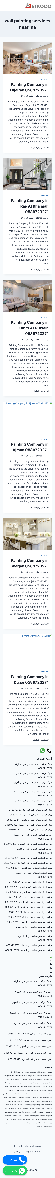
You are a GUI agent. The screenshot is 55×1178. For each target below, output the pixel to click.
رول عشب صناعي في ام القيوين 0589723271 (29, 819)
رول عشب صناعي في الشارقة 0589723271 (30, 809)
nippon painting (34, 1105)
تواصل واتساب (11, 1170)
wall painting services (44, 1126)
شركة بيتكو (45, 976)
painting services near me (39, 1116)
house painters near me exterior (19, 1090)
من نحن (17, 1151)
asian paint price (46, 1072)
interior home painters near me (25, 1094)
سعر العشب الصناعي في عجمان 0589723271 (29, 882)
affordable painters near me (20, 1072)
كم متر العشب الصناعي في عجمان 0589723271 (28, 858)
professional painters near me (27, 1119)
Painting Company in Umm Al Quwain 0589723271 (30, 328)
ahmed (39, 96)
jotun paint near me (29, 1101)
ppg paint (13, 1119)
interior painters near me (18, 1097)
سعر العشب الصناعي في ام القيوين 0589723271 (28, 887)
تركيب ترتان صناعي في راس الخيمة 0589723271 (28, 902)
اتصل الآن (13, 1160)
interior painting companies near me (40, 1097)
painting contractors (39, 1112)
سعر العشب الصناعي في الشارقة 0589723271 (29, 892)
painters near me (22, 1108)
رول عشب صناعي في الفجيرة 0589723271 (30, 829)
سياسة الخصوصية (32, 1151)
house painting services (39, 1090)
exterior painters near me (43, 1079)
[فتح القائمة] (5, 5)
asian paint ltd (35, 1072)
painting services (24, 1116)
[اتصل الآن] (49, 750)
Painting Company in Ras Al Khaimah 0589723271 (30, 206)
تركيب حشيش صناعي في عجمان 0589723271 (29, 945)
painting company (25, 1112)
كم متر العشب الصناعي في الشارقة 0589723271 (28, 863)
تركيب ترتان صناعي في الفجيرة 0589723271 (30, 897)
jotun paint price (42, 1101)
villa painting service (45, 1123)
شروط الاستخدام (33, 1146)
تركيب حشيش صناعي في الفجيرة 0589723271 (29, 922)
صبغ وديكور (45, 79)
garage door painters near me (31, 1083)
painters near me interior (37, 1108)
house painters (33, 1086)
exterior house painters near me (23, 1079)
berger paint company (19, 1076)
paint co (13, 1108)
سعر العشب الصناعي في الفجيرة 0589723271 (29, 868)
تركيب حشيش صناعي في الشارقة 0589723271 (28, 950)
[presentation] (27, 58)
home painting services (19, 1086)
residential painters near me (27, 1123)
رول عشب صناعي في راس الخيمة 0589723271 (28, 824)
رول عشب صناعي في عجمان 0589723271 (31, 814)
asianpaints (8, 1076)
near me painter (23, 1105)
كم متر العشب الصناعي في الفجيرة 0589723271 (28, 844)
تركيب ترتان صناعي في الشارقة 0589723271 (30, 917)
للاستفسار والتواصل (40, 148)
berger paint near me (35, 1076)
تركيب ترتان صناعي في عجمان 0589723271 (30, 912)
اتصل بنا (18, 1146)
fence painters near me (13, 1083)
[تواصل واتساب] (42, 750)
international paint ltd (15, 1101)
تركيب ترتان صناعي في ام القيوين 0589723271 (28, 907)
